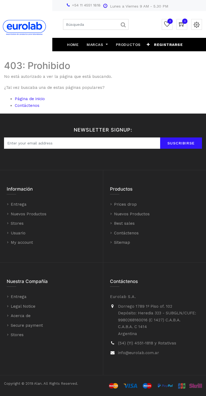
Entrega (19, 204)
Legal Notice (23, 306)
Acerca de (21, 315)
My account (22, 242)
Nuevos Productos (28, 214)
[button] (148, 44)
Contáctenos (27, 105)
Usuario (18, 233)
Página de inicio (30, 98)
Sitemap (122, 242)
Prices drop (125, 204)
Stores (17, 223)
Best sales (124, 223)
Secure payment (27, 325)
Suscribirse (181, 143)
